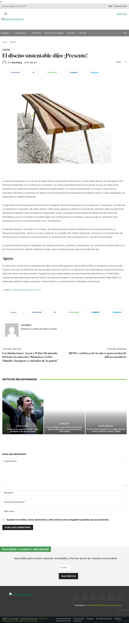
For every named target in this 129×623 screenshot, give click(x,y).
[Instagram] (28, 334)
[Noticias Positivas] (31, 599)
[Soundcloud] (102, 597)
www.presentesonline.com (26, 289)
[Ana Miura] (5, 62)
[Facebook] (22, 334)
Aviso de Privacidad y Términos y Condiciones (24, 619)
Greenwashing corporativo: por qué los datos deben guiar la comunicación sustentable (64, 429)
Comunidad (105, 426)
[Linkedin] (93, 597)
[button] (125, 33)
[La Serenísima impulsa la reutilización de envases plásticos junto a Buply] (106, 409)
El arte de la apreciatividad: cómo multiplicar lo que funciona (23, 430)
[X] (111, 597)
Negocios (22, 426)
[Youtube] (120, 597)
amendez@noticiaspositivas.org (103, 605)
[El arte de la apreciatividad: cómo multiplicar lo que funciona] (23, 409)
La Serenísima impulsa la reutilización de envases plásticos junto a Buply (106, 430)
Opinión (64, 424)
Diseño (13, 42)
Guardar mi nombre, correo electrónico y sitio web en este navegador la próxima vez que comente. (58, 519)
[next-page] (10, 440)
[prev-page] (4, 440)
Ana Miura (17, 62)
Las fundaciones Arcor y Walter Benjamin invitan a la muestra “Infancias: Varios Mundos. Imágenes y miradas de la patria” (30, 356)
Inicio (4, 42)
